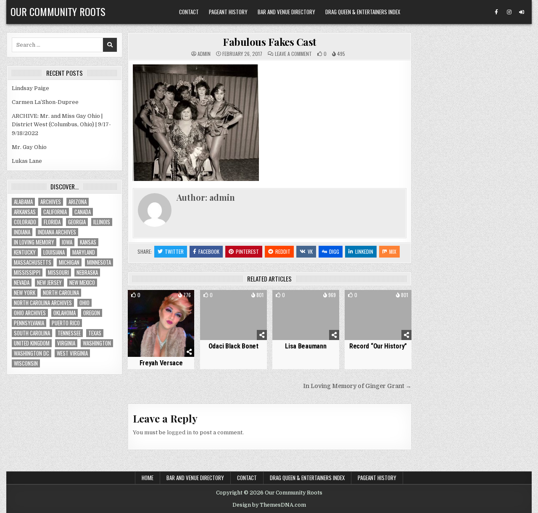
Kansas (88, 242)
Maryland (83, 252)
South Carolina (32, 333)
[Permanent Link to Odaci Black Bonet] (233, 315)
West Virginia (72, 353)
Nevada (21, 283)
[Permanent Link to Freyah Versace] (161, 323)
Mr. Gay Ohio (29, 147)
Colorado (25, 222)
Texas (94, 333)
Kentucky (25, 252)
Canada (82, 212)
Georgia (77, 222)
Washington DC (31, 353)
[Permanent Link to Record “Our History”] (378, 315)
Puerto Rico (66, 323)
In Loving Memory (34, 242)
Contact (189, 12)
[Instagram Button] (509, 12)
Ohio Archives (30, 313)
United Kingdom (32, 343)
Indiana (22, 232)
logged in (179, 432)
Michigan (69, 262)
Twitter (174, 251)
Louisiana (54, 252)
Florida (52, 222)
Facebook (208, 251)
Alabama (23, 202)
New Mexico (82, 283)
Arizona (78, 202)
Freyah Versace (161, 363)
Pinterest (247, 251)
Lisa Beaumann (305, 346)
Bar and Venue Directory (286, 12)
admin (204, 53)
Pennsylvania (29, 323)
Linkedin (364, 251)
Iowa (67, 242)
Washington (97, 343)
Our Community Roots (58, 11)
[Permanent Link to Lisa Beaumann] (305, 315)
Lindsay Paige (30, 88)
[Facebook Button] (496, 12)
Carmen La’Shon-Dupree (45, 102)
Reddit (282, 251)
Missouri (58, 272)
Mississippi (27, 272)
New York (24, 293)
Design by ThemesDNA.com (269, 505)
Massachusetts (32, 262)
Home (147, 477)
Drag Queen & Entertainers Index (362, 12)
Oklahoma (64, 313)
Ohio (84, 303)
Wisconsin (26, 363)
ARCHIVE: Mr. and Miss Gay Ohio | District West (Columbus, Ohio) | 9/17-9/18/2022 (61, 125)
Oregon (91, 313)
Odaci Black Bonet (233, 346)
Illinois (101, 222)
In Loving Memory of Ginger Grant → (357, 386)
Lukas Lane (27, 161)
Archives (50, 202)
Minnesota (99, 262)
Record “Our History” (378, 346)
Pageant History (228, 12)
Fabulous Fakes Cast (269, 41)
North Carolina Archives (43, 303)
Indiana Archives (57, 232)
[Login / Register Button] (521, 12)
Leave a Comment (293, 53)
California (55, 212)
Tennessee (69, 333)
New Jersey (49, 283)
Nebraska (87, 272)
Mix (392, 251)
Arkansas (25, 212)
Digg (334, 251)
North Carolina (61, 293)
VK (310, 251)
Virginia (66, 343)
